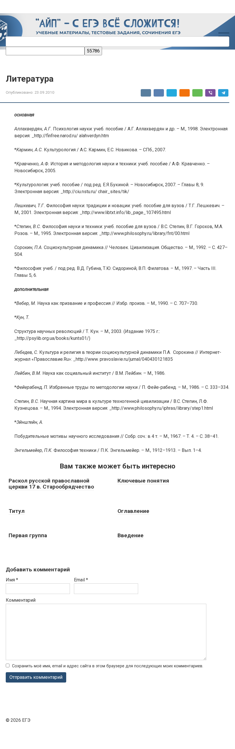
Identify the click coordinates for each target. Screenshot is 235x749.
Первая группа (28, 535)
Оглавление (133, 511)
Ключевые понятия (143, 480)
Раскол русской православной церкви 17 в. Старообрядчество (51, 483)
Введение (130, 535)
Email (81, 580)
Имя (12, 580)
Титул (17, 511)
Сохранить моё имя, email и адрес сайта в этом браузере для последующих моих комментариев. (107, 666)
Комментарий (21, 600)
